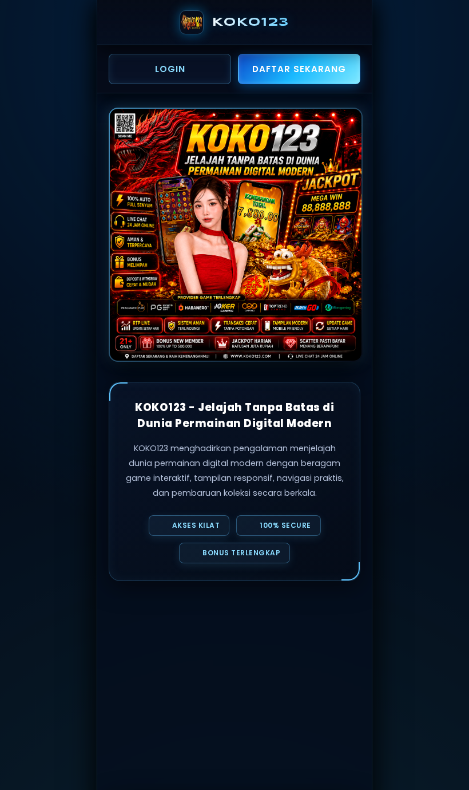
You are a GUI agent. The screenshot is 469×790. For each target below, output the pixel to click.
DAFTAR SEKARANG (299, 69)
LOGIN (170, 69)
